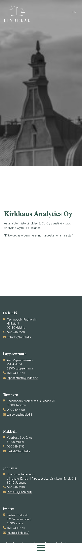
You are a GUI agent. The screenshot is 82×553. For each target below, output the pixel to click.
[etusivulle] (19, 13)
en (74, 12)
